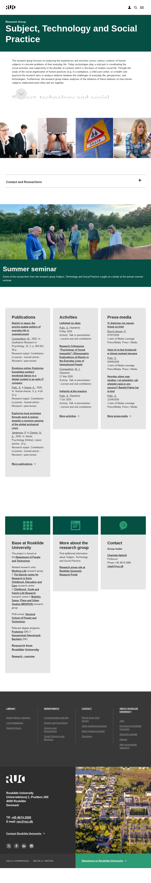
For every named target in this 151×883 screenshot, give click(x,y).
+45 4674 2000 (21, 817)
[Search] (135, 7)
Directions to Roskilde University (102, 860)
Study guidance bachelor (94, 726)
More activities (67, 416)
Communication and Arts (56, 718)
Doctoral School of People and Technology (24, 618)
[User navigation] (129, 7)
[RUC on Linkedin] (24, 846)
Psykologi (17, 631)
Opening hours (13, 728)
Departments (51, 709)
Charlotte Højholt (117, 555)
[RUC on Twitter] (8, 846)
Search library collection (18, 718)
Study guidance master (93, 731)
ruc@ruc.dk (25, 821)
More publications (22, 464)
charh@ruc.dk (115, 566)
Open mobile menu (142, 7)
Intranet (123, 739)
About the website (128, 734)
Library (10, 709)
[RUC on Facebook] (16, 846)
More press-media (117, 416)
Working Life (19, 571)
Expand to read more (21, 93)
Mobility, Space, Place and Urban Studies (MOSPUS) (26, 600)
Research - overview (23, 656)
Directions (87, 736)
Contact (87, 709)
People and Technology (56, 723)
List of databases (14, 723)
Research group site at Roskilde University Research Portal (72, 571)
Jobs (122, 721)
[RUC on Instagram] (31, 846)
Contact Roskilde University (23, 833)
